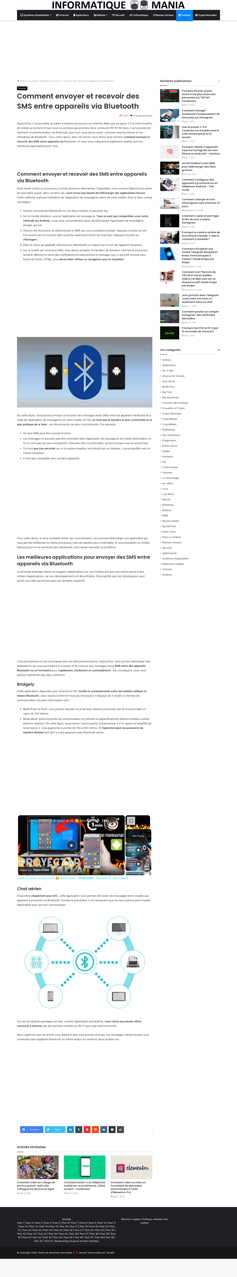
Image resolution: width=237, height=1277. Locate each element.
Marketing (167, 504)
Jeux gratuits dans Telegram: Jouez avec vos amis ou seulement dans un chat (200, 298)
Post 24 (47, 1230)
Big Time (167, 392)
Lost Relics (168, 494)
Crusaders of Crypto (173, 408)
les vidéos (167, 483)
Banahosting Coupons (67, 1241)
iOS (164, 461)
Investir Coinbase (89, 1241)
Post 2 (29, 1222)
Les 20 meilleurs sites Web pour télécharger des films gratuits (199, 166)
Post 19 (94, 1226)
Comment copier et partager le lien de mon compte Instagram (200, 219)
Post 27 (79, 1230)
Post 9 (92, 1222)
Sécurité (120, 15)
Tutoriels (185, 15)
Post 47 (89, 1237)
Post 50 (38, 1241)
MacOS (166, 499)
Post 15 (54, 1226)
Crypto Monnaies (207, 15)
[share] (118, 819)
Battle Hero (168, 386)
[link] (23, 820)
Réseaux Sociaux (164, 15)
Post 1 (20, 1222)
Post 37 (84, 1233)
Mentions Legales (131, 1219)
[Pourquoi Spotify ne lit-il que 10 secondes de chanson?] (169, 332)
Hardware (167, 456)
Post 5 (56, 1222)
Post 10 (102, 1222)
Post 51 (49, 1241)
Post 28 (89, 1230)
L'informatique (170, 467)
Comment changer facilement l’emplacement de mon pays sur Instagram (201, 114)
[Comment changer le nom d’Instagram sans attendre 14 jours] (169, 203)
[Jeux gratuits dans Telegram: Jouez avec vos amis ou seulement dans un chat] (169, 300)
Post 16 (64, 1226)
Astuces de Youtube (173, 376)
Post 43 (47, 1237)
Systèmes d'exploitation (175, 558)
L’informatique (140, 15)
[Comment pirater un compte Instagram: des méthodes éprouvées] (169, 316)
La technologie (170, 478)
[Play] (138, 849)
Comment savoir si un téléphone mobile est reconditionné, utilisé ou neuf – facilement (84, 1186)
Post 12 (23, 1226)
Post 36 (73, 1233)
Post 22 (27, 1230)
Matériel (100, 15)
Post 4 (47, 1222)
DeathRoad (168, 429)
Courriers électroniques (175, 402)
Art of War (167, 370)
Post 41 (27, 1237)
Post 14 (44, 1226)
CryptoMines (169, 424)
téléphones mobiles (173, 564)
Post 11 (112, 1222)
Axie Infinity (168, 381)
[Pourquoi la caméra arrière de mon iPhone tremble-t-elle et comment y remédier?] (169, 237)
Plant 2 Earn (169, 531)
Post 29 (99, 1230)
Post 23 (37, 1230)
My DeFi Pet (169, 526)
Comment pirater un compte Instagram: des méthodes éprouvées (200, 315)
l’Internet (63, 15)
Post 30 (110, 1230)
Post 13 (33, 1226)
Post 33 (21, 1233)
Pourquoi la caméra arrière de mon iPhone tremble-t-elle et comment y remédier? (201, 236)
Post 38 (94, 1233)
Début (22, 81)
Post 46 (78, 1237)
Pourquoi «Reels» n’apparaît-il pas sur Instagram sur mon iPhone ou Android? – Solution (201, 150)
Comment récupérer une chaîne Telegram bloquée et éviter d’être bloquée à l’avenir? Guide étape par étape (200, 255)
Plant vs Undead (171, 537)
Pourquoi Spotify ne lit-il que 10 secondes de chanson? (200, 329)
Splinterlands (169, 553)
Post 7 (74, 1222)
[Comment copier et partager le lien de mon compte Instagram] (169, 220)
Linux (165, 488)
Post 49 (109, 1237)
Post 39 (104, 1233)
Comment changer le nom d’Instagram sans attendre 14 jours (201, 203)
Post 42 (37, 1237)
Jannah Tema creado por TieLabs (96, 1252)
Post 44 (58, 1237)
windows (167, 574)
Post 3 (38, 1222)
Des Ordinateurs (171, 435)
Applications (82, 15)
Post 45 (68, 1237)
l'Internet (167, 472)
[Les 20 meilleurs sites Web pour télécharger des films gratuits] (169, 168)
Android (166, 359)
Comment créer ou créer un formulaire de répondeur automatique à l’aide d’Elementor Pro (128, 1187)
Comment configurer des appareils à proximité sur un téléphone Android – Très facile (200, 185)
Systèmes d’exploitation (36, 15)
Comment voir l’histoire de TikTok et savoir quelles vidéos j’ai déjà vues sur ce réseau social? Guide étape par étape (199, 278)
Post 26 (68, 1230)
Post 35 (63, 1233)
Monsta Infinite (170, 521)
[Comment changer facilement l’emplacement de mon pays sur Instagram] (169, 115)
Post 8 (83, 1222)
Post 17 (74, 1226)
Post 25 (58, 1230)
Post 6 (65, 1222)
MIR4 (165, 515)
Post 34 (53, 1233)
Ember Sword (169, 445)
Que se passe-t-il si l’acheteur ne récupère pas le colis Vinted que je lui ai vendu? (200, 132)
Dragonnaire (169, 440)
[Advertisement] (118, 49)
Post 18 (84, 1226)
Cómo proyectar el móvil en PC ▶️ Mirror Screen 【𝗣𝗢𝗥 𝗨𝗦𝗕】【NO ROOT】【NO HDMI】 (71, 821)
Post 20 (104, 1226)
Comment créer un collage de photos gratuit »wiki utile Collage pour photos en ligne (36, 1186)
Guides (166, 451)
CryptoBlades (169, 419)
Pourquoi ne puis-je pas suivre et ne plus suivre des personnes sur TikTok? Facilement (199, 96)
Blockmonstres (170, 397)
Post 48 (99, 1237)
